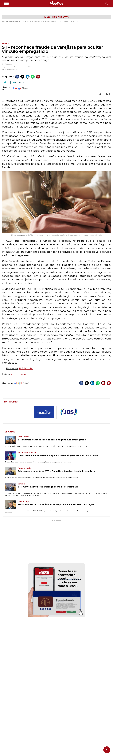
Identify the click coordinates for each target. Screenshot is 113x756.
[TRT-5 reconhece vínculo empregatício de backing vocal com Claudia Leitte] (11, 455)
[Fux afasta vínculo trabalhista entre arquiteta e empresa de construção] (11, 504)
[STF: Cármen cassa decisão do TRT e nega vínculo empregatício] (11, 440)
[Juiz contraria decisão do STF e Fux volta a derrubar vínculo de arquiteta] (11, 471)
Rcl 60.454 (26, 368)
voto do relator (19, 374)
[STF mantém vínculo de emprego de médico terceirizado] (11, 487)
